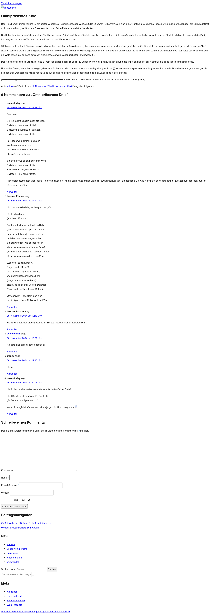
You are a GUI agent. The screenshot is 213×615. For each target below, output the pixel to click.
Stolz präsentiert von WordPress (53, 611)
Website (5, 492)
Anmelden (12, 591)
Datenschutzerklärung (25, 611)
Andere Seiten (14, 557)
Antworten (12, 191)
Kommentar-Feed (16, 600)
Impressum (12, 553)
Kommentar (7, 470)
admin (10, 86)
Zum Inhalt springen (11, 3)
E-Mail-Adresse (10, 485)
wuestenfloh (14, 333)
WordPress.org (14, 604)
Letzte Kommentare (17, 548)
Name (5, 477)
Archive (11, 544)
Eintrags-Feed (14, 596)
